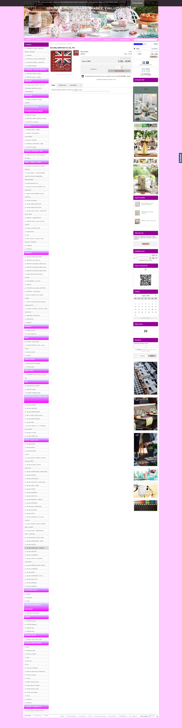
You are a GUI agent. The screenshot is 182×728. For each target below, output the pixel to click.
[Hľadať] (156, 39)
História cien (62, 85)
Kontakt (90, 716)
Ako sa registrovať (133, 716)
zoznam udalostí (145, 318)
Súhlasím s (146, 350)
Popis (53, 85)
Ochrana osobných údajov (100, 716)
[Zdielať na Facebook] (144, 62)
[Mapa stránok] (157, 716)
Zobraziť (153, 56)
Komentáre (73, 85)
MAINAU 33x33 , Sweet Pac (148, 220)
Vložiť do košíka (119, 71)
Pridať (152, 355)
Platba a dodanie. (112, 716)
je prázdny (155, 48)
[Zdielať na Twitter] (147, 62)
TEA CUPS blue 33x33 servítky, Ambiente (147, 204)
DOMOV (62, 716)
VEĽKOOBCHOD (122, 716)
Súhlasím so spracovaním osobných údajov (148, 350)
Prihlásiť (46, 715)
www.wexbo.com (38, 715)
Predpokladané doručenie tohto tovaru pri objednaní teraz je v (107, 76)
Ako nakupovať (82, 716)
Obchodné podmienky (71, 716)
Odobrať (142, 355)
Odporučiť (146, 243)
